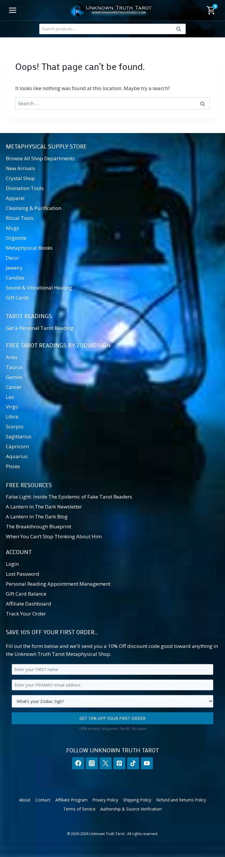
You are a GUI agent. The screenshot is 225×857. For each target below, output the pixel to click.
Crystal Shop (20, 178)
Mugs (12, 228)
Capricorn (17, 446)
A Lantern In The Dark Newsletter (44, 506)
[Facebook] (78, 763)
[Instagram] (92, 763)
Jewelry (14, 267)
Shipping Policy (137, 800)
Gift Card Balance (26, 593)
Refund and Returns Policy (181, 800)
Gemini (14, 377)
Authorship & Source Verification (131, 809)
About (24, 800)
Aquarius (17, 456)
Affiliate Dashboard (28, 603)
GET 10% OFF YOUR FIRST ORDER (112, 718)
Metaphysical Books (29, 247)
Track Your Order (26, 613)
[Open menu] (13, 10)
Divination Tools (25, 188)
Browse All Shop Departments (40, 158)
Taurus (14, 367)
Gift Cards (17, 297)
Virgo (12, 406)
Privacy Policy (105, 800)
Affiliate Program (71, 800)
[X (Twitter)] (106, 763)
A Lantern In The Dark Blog (37, 516)
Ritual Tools (20, 218)
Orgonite (16, 237)
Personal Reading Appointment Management (58, 583)
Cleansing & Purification (33, 208)
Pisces (13, 466)
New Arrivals (20, 168)
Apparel (15, 198)
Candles (15, 277)
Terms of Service (79, 809)
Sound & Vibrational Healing (39, 287)
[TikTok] (133, 763)
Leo (10, 397)
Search (180, 30)
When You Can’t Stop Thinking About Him (54, 536)
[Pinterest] (119, 763)
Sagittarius (18, 436)
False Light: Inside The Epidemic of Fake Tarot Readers (69, 496)
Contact (42, 800)
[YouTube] (147, 763)
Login (12, 564)
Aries (12, 357)
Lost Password (22, 573)
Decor (12, 257)
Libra (12, 416)
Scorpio (14, 426)
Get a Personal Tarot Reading (40, 328)
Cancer (14, 387)
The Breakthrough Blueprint (38, 526)
